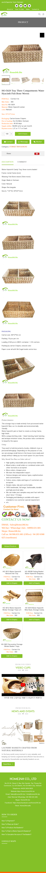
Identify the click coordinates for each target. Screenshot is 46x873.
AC (12, 519)
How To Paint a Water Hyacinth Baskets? (16, 831)
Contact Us (35, 9)
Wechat (39, 142)
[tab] (8, 162)
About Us (10, 9)
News (28, 9)
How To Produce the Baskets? (12, 828)
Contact (9, 142)
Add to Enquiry (22, 134)
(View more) (25, 177)
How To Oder (19, 9)
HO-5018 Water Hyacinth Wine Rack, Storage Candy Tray (34, 609)
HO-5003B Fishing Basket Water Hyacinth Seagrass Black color (34, 573)
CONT (6, 519)
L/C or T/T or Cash (20, 128)
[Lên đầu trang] (41, 867)
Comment (22, 162)
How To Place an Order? (10, 824)
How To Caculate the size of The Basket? (16, 834)
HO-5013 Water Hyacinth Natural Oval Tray (12, 573)
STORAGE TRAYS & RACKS (18, 147)
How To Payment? (8, 821)
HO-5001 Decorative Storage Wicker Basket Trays (11, 645)
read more (7, 764)
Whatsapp (24, 142)
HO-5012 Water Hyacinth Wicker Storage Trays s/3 (11, 609)
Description (8, 162)
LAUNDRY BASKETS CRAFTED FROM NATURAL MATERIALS (19, 749)
